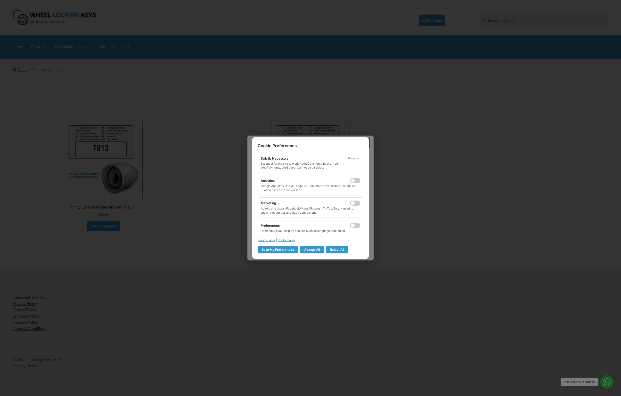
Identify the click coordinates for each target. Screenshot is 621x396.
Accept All (312, 249)
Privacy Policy (266, 240)
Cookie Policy (286, 240)
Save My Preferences (278, 249)
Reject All (337, 249)
